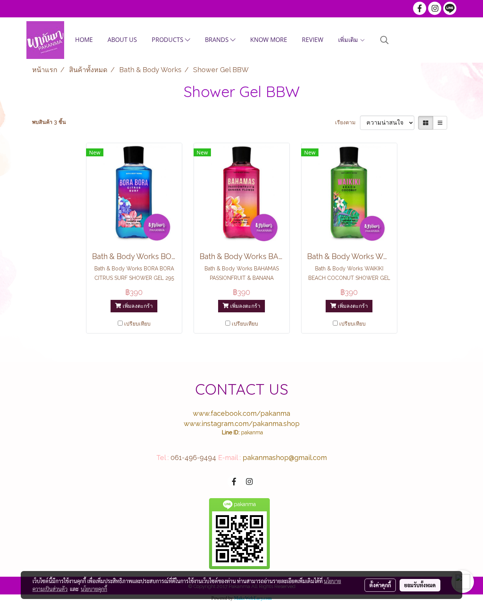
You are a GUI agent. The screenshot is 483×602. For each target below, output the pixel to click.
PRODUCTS (168, 40)
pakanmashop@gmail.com (285, 458)
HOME (84, 40)
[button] (384, 40)
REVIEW (312, 40)
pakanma (252, 432)
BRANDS (217, 40)
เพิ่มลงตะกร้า (137, 306)
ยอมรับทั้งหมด (420, 585)
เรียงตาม (347, 122)
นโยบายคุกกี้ (94, 588)
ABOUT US (122, 40)
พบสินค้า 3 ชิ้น (49, 122)
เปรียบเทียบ (137, 324)
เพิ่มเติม (349, 40)
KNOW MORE (268, 40)
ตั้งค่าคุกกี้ (380, 585)
